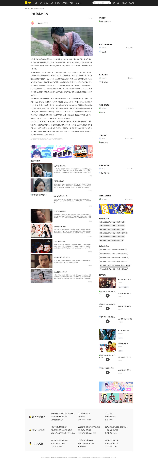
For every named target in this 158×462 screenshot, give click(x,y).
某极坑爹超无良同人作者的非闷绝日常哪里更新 (113, 261)
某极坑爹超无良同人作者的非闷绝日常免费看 (113, 249)
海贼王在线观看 (123, 343)
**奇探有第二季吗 (111, 446)
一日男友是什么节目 (111, 430)
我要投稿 (124, 3)
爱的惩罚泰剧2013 (111, 433)
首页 (36, 3)
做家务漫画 (108, 413)
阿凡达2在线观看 (123, 331)
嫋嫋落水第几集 (59, 181)
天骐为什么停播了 (57, 446)
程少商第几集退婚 (60, 226)
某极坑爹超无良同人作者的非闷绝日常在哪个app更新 (115, 265)
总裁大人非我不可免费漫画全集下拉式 (63, 433)
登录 (113, 3)
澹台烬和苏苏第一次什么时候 (127, 357)
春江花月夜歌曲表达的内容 (87, 433)
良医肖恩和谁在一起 (111, 443)
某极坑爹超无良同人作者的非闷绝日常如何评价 (113, 253)
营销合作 (78, 3)
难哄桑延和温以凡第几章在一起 (128, 279)
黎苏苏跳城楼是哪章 (124, 370)
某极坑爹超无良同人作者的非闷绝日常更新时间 (113, 233)
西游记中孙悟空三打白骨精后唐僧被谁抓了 (90, 427)
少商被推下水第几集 (60, 272)
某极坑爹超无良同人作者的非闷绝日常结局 (112, 225)
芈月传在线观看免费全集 (59, 440)
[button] (115, 212)
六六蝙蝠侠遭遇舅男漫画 (59, 416)
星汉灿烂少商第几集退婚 (62, 257)
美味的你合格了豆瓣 (84, 430)
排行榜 (46, 3)
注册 (118, 3)
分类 (41, 3)
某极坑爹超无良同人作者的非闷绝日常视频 (112, 236)
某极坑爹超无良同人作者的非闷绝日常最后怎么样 (114, 269)
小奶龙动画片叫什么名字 (86, 443)
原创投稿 (57, 3)
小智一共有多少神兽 (58, 443)
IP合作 (71, 3)
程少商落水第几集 (60, 166)
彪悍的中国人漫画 (57, 420)
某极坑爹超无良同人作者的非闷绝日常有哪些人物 (114, 257)
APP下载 (64, 3)
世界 (51, 3)
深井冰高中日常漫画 (84, 420)
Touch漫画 (81, 416)
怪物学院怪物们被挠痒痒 (59, 427)
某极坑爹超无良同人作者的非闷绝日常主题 (112, 222)
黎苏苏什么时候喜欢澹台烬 (126, 306)
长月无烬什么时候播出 (125, 319)
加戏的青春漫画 (110, 416)
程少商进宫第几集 (60, 241)
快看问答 (27, 8)
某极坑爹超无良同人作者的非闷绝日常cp (111, 240)
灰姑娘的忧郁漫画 (84, 413)
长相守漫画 (108, 420)
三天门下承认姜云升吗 (85, 440)
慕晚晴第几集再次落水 (61, 196)
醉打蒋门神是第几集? (112, 440)
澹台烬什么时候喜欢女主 (126, 293)
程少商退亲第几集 (60, 211)
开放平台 (131, 3)
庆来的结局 (82, 446)
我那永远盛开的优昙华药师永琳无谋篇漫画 (63, 413)
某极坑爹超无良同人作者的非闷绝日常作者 (112, 229)
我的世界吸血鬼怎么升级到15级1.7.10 (117, 427)
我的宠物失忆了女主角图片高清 (61, 430)
